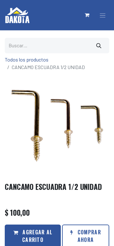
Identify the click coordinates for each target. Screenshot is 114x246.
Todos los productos (26, 59)
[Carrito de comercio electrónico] (87, 15)
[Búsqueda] (99, 45)
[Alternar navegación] (103, 15)
